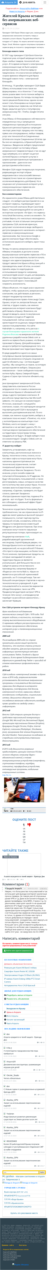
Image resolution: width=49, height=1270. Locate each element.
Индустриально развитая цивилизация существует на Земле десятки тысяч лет (20, 1118)
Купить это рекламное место (24, 1213)
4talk (27, 536)
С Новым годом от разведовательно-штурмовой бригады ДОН (24, 1090)
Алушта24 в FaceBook (10, 1258)
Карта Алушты (13, 1023)
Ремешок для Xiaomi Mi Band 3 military (20, 968)
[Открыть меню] (45, 2)
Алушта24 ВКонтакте (10, 1254)
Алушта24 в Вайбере (10, 1252)
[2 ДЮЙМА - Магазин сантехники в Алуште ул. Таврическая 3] (24, 1178)
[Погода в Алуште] (11, 1183)
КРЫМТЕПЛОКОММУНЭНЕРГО (17, 1207)
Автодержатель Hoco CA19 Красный (19, 985)
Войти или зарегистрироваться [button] (19, 951)
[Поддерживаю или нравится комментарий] (2, 887)
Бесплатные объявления (17, 960)
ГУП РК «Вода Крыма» (13, 1199)
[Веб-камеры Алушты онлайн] (28, 1183)
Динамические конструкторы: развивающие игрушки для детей (22, 1066)
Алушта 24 (10, 2)
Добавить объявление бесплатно (18, 964)
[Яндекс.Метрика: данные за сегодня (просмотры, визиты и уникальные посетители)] (20, 1264)
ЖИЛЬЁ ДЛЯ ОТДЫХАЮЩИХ (17, 991)
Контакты (22, 1245)
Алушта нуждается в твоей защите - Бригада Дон (24, 876)
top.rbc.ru (6, 775)
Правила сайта (8, 1245)
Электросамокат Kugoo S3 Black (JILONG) (22, 975)
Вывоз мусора (16, 1192)
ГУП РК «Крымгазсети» (14, 1203)
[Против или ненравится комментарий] (2, 891)
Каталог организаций (15, 1020)
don (5, 879)
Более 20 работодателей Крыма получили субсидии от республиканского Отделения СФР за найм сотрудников (23, 1147)
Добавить (28, 2)
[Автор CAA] (6, 810)
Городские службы (14, 1188)
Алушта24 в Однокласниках (12, 1256)
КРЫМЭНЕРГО (17, 1196)
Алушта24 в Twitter (9, 1260)
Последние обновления (17, 1029)
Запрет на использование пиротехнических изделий (22, 1104)
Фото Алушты (12, 1016)
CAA (12, 808)
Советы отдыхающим (16, 1004)
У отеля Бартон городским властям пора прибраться (21, 1052)
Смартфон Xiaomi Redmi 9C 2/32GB (19, 971)
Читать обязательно (12, 1078)
